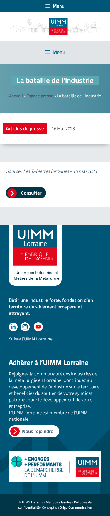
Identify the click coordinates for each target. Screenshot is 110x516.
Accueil (16, 95)
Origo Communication (76, 507)
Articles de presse (25, 128)
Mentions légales (59, 502)
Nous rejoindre (37, 431)
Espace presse (39, 95)
